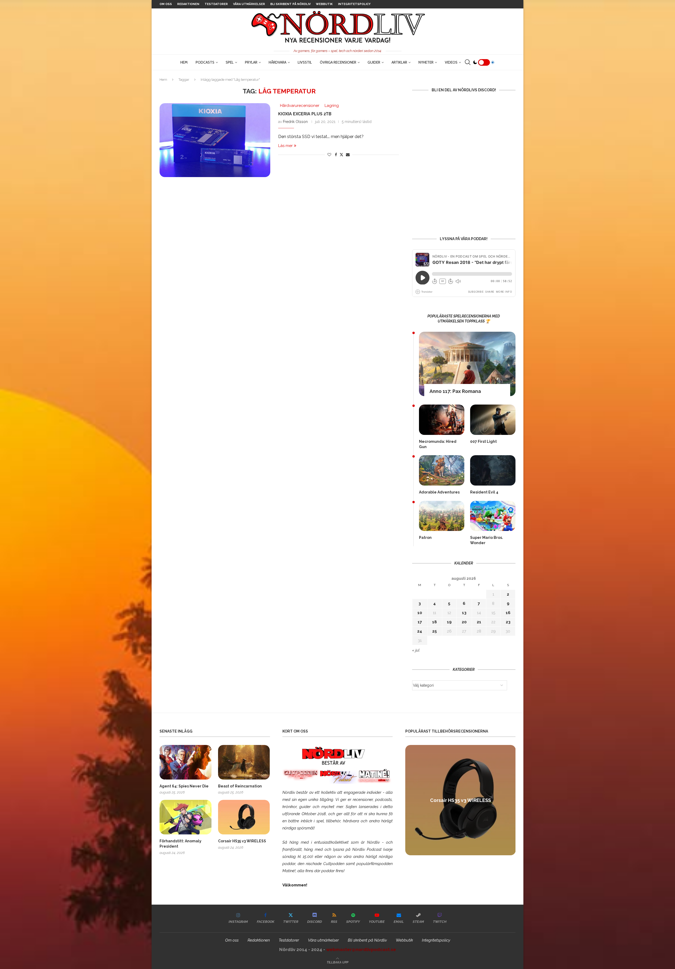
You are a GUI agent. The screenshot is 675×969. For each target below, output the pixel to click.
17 (420, 622)
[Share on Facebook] (336, 155)
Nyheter (425, 62)
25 (434, 631)
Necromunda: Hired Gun (437, 444)
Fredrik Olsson (295, 122)
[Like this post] (329, 155)
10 (419, 612)
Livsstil (305, 62)
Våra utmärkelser (249, 4)
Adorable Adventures (439, 492)
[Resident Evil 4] (492, 470)
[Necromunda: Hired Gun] (441, 420)
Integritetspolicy (354, 4)
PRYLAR (251, 62)
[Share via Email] (348, 155)
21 (479, 622)
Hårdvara (277, 62)
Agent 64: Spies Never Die (184, 786)
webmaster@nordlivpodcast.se (361, 949)
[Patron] (441, 516)
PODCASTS (205, 62)
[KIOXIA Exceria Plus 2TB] (215, 140)
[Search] (467, 62)
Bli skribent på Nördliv (290, 4)
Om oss (166, 4)
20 (464, 622)
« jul (416, 650)
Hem (184, 62)
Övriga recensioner (338, 62)
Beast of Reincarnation (240, 786)
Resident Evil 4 (484, 492)
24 (419, 631)
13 (464, 612)
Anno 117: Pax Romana (455, 391)
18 (434, 622)
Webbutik (324, 4)
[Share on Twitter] (341, 154)
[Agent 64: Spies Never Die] (185, 762)
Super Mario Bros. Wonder (486, 540)
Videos (451, 62)
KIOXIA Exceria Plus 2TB (304, 113)
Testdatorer (216, 4)
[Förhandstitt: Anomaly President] (185, 817)
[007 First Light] (492, 420)
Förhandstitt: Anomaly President (180, 843)
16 (508, 612)
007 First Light (483, 441)
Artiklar (399, 62)
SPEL (230, 62)
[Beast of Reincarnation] (244, 762)
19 (449, 622)
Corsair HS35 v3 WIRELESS (242, 841)
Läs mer (285, 145)
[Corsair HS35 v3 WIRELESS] (244, 817)
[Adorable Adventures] (441, 470)
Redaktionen (188, 4)
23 (508, 622)
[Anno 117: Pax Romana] (467, 364)
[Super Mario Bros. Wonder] (492, 516)
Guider (374, 62)
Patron (425, 537)
